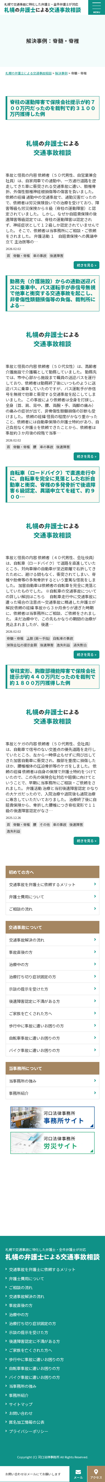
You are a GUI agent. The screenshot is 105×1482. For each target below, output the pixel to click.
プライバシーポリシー (28, 1431)
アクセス (96, 1477)
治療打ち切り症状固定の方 (32, 976)
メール (78, 1477)
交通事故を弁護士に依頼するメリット (42, 884)
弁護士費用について (26, 896)
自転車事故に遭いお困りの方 (34, 1038)
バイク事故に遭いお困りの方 (34, 1050)
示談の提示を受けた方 (28, 989)
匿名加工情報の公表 (26, 1422)
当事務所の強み (22, 1081)
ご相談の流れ (20, 909)
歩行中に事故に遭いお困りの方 (36, 1026)
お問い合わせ (20, 1413)
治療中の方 (19, 964)
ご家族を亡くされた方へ (30, 1013)
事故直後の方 (20, 952)
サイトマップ (20, 1404)
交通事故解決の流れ (26, 940)
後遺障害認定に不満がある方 (34, 1001)
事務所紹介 (19, 1093)
